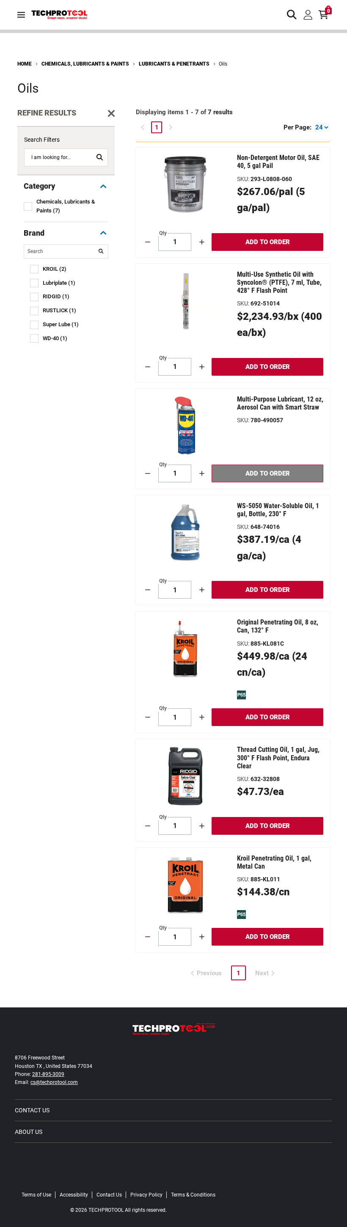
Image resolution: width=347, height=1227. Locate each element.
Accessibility (74, 1195)
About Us (28, 1131)
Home (24, 64)
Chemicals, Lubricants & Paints (85, 64)
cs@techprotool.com (54, 1082)
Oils (223, 64)
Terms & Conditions (193, 1195)
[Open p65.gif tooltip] (241, 694)
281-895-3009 (48, 1074)
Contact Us (32, 1110)
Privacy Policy (146, 1195)
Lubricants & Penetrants (174, 64)
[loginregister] (308, 15)
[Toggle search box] (292, 15)
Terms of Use (36, 1195)
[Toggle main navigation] (21, 15)
